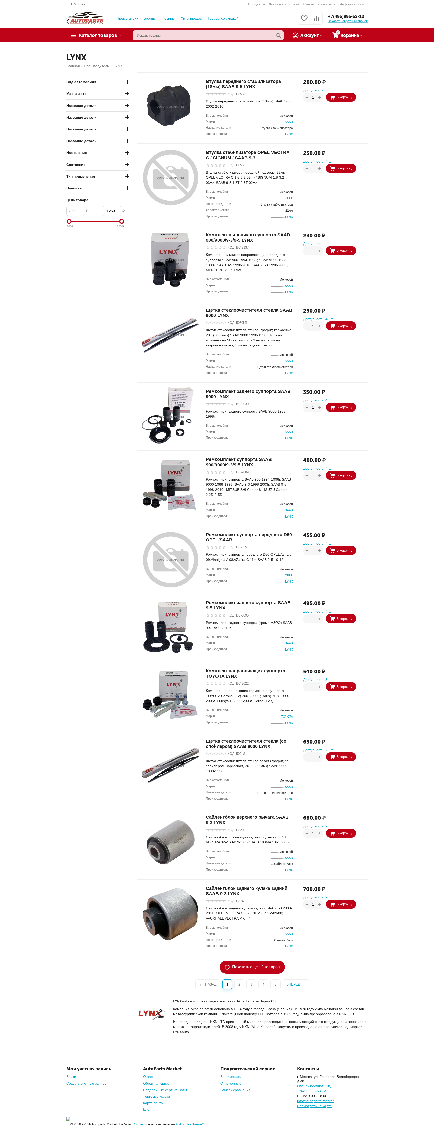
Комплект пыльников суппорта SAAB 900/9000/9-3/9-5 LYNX (248, 237)
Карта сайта (153, 1103)
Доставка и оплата (284, 4)
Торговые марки (156, 1096)
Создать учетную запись (86, 1083)
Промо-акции (127, 18)
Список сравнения (235, 1090)
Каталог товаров (98, 35)
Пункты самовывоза (319, 4)
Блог (147, 1109)
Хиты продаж (191, 18)
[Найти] (279, 35)
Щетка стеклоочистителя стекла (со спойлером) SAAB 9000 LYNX (246, 744)
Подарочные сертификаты (165, 1090)
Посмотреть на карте (314, 1106)
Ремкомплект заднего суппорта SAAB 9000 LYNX (248, 394)
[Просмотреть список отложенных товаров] (304, 21)
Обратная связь (156, 1083)
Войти (71, 1077)
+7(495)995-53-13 (346, 16)
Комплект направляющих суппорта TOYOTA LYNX (245, 673)
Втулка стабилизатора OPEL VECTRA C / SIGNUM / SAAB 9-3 (247, 155)
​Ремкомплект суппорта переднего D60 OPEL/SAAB (249, 537)
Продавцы (256, 4)
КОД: (231, 94)
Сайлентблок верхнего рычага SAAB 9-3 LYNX (247, 820)
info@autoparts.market (315, 1101)
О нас (148, 1077)
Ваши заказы (230, 1077)
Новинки (169, 18)
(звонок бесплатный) (314, 1086)
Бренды (150, 18)
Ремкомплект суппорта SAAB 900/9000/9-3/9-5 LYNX (239, 462)
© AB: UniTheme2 (190, 1124)
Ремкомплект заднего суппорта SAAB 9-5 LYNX (248, 605)
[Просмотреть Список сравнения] (316, 21)
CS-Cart (138, 1124)
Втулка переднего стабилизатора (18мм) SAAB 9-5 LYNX (243, 84)
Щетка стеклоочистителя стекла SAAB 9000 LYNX (249, 312)
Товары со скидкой (223, 18)
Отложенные (230, 1083)
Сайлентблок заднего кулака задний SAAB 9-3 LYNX (246, 891)
